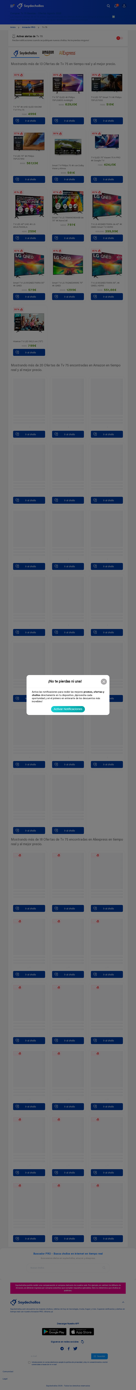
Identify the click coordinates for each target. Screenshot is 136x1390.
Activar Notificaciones (68, 709)
